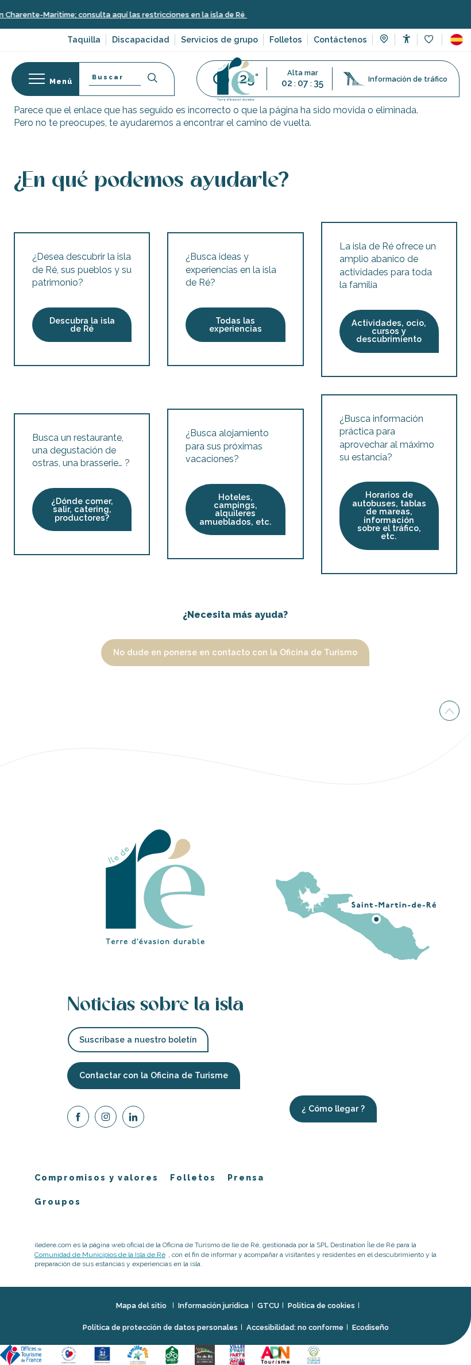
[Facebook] (78, 1118)
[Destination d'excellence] (70, 1354)
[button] (456, 39)
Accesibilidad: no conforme (294, 1327)
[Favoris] (430, 40)
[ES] (456, 39)
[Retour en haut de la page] (449, 713)
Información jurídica (213, 1306)
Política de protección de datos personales (160, 1327)
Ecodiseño (370, 1327)
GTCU (268, 1306)
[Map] (384, 40)
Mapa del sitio (142, 1306)
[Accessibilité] (406, 38)
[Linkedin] (133, 1118)
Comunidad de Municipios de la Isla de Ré (99, 1255)
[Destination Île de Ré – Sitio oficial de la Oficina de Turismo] (236, 79)
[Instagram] (106, 1118)
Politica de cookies (321, 1306)
